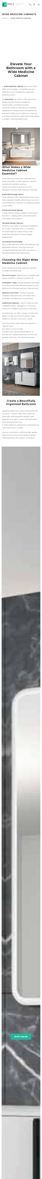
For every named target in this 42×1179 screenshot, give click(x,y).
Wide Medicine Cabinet (16, 169)
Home (4, 18)
